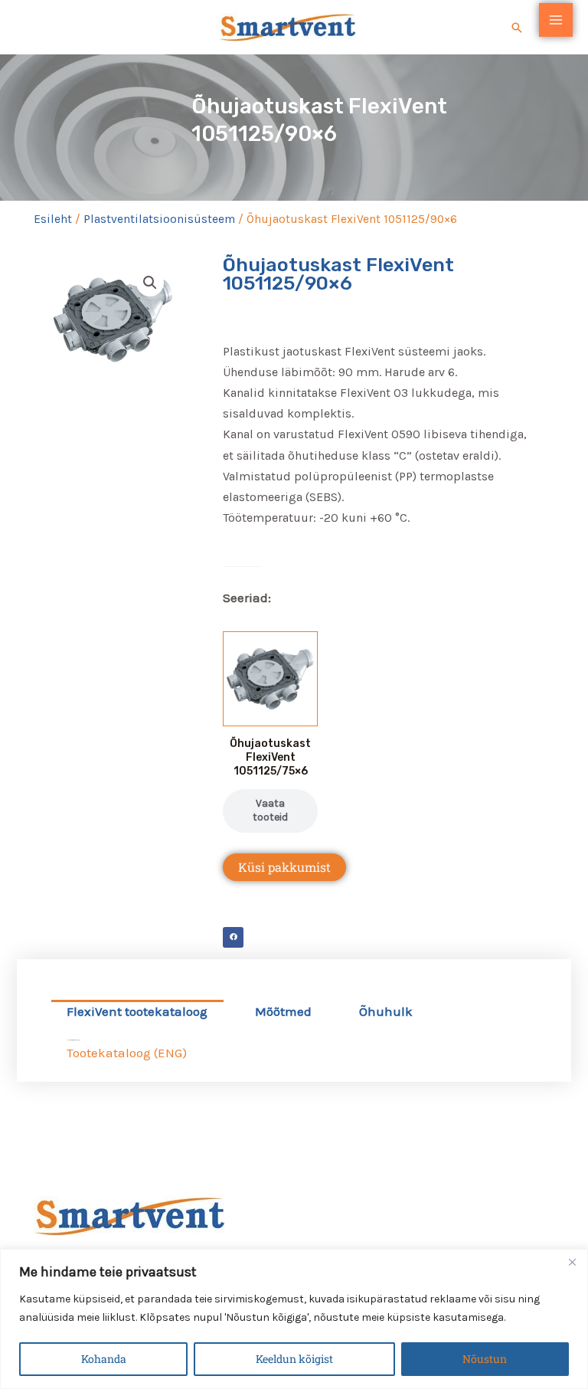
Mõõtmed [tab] (283, 1011)
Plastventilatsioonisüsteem (159, 219)
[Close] (572, 1262)
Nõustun (484, 1358)
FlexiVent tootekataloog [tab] (137, 1011)
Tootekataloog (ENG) (127, 1052)
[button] (517, 27)
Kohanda (103, 1358)
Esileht (53, 219)
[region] (294, 1319)
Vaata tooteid (270, 810)
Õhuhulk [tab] (386, 1011)
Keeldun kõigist (294, 1358)
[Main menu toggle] (556, 20)
